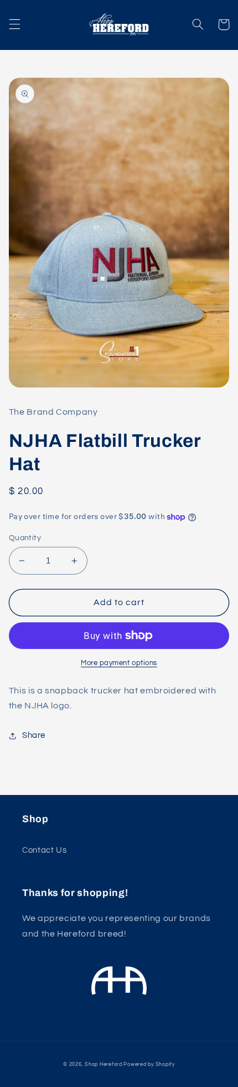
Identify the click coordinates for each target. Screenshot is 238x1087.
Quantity (25, 538)
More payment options (119, 663)
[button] (14, 24)
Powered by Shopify (148, 1064)
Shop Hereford (103, 1064)
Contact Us (44, 850)
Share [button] (33, 735)
